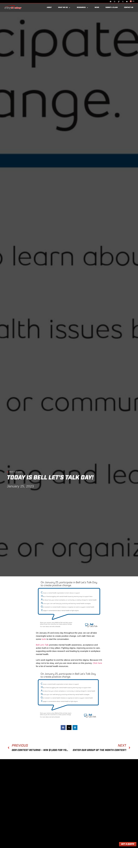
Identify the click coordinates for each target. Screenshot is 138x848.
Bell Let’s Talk (42, 645)
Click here (97, 663)
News (97, 7)
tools (44, 639)
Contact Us (128, 7)
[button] (63, 727)
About (49, 7)
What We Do (63, 7)
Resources (81, 7)
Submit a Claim (112, 7)
